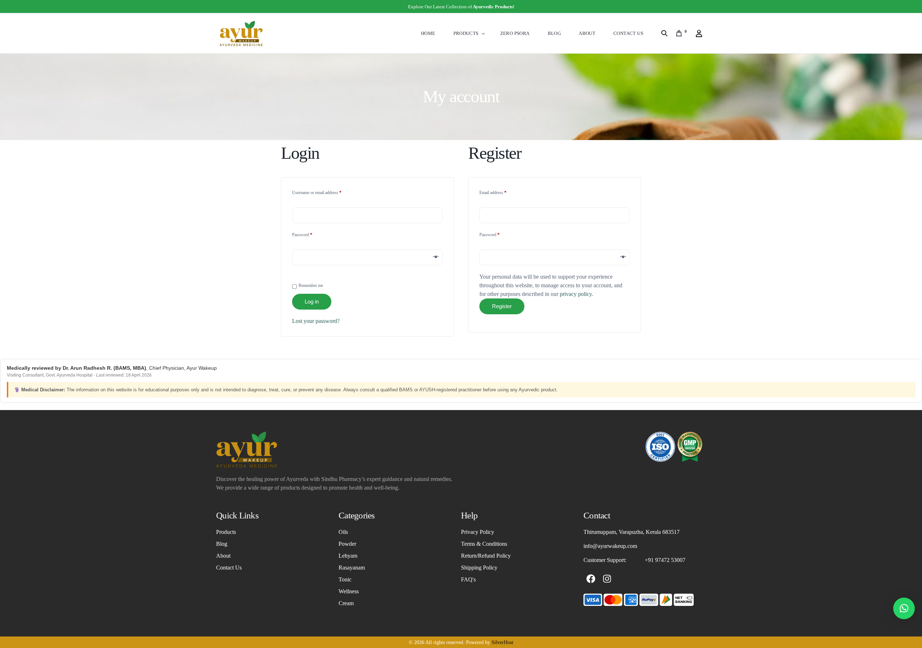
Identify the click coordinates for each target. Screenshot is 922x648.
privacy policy (576, 294)
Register (502, 306)
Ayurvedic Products (493, 6)
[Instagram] (607, 579)
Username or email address (324, 191)
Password (309, 233)
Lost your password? (316, 321)
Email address (500, 191)
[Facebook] (590, 579)
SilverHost (502, 642)
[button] (904, 608)
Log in (312, 301)
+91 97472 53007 (665, 560)
